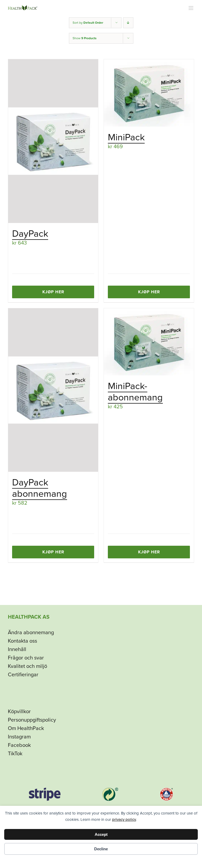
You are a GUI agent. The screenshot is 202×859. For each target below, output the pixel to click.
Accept (101, 834)
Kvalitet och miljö (27, 666)
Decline (101, 849)
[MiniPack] (149, 93)
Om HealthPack (26, 728)
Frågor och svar (26, 658)
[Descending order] (128, 22)
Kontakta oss (22, 641)
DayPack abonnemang (39, 488)
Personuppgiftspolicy (32, 720)
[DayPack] (53, 141)
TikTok (15, 754)
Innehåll (17, 649)
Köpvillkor (19, 711)
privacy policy (124, 819)
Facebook (19, 745)
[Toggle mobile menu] (191, 8)
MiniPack (126, 137)
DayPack (30, 233)
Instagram (19, 737)
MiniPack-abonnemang (135, 391)
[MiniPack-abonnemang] (149, 342)
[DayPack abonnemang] (53, 390)
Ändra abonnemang (31, 632)
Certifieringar (23, 675)
